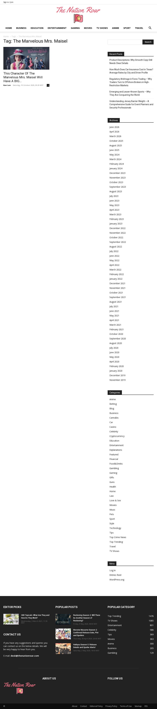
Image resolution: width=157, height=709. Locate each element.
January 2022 (115, 278)
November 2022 (117, 232)
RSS (146, 706)
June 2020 (114, 352)
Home (9, 28)
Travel (139, 28)
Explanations (115, 449)
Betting (113, 403)
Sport (127, 28)
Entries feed (115, 574)
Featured (113, 454)
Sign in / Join (8, 2)
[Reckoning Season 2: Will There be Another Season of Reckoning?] (63, 619)
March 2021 (115, 324)
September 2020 (117, 338)
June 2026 (114, 127)
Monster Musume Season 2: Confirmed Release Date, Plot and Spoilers (85, 632)
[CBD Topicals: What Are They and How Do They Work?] (11, 619)
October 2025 (116, 140)
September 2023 (117, 186)
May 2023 (114, 205)
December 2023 (117, 173)
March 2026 (115, 136)
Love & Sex (115, 500)
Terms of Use (126, 706)
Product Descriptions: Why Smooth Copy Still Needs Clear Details (130, 61)
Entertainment (57, 28)
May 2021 (114, 315)
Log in (112, 570)
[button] (150, 28)
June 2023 (114, 200)
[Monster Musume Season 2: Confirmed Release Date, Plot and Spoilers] (63, 634)
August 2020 (115, 343)
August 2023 (115, 191)
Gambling (114, 468)
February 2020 (116, 366)
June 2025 (114, 150)
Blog (111, 408)
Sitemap (138, 706)
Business (21, 28)
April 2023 (114, 209)
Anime (115, 28)
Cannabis (114, 417)
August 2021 (115, 301)
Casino (112, 426)
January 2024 (115, 168)
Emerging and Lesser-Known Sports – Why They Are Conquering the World (130, 93)
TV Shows (102, 28)
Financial (113, 459)
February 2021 (116, 329)
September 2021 (117, 297)
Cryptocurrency (116, 436)
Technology (115, 528)
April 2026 (114, 131)
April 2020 (114, 361)
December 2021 (117, 283)
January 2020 (115, 370)
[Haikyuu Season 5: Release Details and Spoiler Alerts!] (63, 648)
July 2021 (113, 306)
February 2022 (116, 274)
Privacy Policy (111, 706)
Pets (111, 514)
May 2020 (114, 356)
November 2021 (117, 288)
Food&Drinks (116, 463)
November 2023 (117, 177)
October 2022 (116, 237)
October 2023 (116, 182)
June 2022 (114, 255)
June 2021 (114, 311)
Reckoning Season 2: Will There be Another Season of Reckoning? (86, 618)
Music (112, 509)
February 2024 (116, 163)
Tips (111, 532)
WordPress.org (116, 579)
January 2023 (115, 223)
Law (111, 495)
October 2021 (116, 292)
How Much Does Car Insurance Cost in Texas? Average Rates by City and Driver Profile (131, 71)
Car (111, 422)
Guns (112, 482)
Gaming (75, 28)
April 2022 (114, 265)
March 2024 (115, 159)
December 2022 (117, 228)
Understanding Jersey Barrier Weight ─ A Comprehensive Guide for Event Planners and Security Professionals (131, 104)
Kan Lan (7, 85)
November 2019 (117, 379)
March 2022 (115, 269)
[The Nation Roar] (78, 14)
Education (37, 28)
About (74, 706)
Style (111, 523)
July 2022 (113, 251)
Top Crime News (117, 537)
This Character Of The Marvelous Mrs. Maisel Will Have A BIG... (23, 77)
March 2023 (115, 214)
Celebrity (113, 431)
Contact (83, 706)
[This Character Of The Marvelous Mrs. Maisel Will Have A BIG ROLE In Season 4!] (26, 58)
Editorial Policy (96, 706)
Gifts (111, 477)
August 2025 (115, 145)
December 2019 (117, 375)
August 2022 (115, 246)
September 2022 (117, 242)
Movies (88, 28)
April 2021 (114, 320)
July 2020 (113, 347)
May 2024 (114, 154)
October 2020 (116, 334)
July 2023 (113, 196)
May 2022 (114, 260)
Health (112, 486)
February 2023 (116, 219)
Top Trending (116, 541)
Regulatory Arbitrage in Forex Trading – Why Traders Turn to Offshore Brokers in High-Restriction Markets (130, 82)
